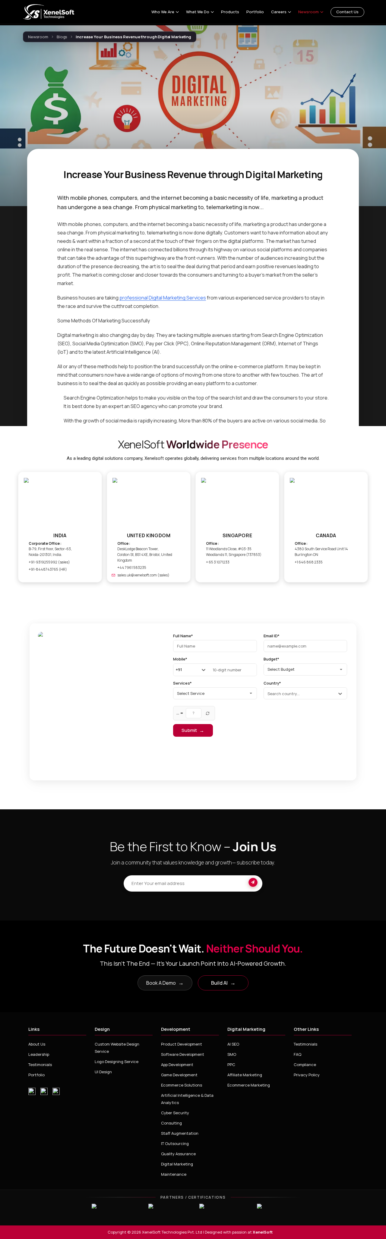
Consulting (171, 1123)
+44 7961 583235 (131, 567)
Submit (193, 730)
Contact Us (347, 11)
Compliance (305, 1064)
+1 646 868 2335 (309, 562)
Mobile (180, 659)
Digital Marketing (177, 1164)
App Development (177, 1064)
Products (230, 12)
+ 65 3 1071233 (217, 562)
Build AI (223, 982)
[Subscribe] (253, 883)
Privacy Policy (307, 1074)
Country (272, 683)
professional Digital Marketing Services (162, 297)
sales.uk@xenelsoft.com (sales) (143, 575)
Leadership (38, 1054)
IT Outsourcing (175, 1143)
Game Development (179, 1074)
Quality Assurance (178, 1153)
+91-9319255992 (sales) (49, 562)
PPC (231, 1064)
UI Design (103, 1071)
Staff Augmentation (179, 1133)
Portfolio (255, 12)
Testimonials (40, 1064)
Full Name (183, 636)
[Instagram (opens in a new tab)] (32, 1091)
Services (182, 683)
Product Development (181, 1044)
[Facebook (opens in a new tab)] (44, 1091)
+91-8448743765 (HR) (48, 569)
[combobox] (176, 670)
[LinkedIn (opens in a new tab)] (56, 1091)
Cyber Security (175, 1112)
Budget (271, 659)
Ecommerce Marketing (248, 1085)
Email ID (272, 636)
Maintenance (173, 1174)
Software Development (182, 1054)
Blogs (62, 37)
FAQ (297, 1054)
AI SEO (233, 1044)
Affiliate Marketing (244, 1074)
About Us (36, 1044)
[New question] (208, 713)
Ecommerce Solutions (181, 1085)
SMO (231, 1054)
